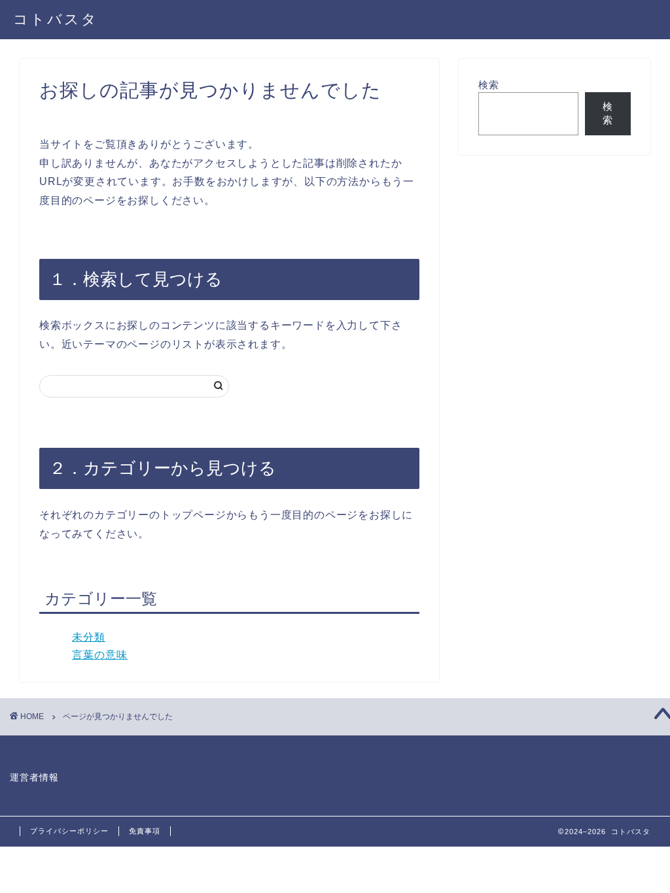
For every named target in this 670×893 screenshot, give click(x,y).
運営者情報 (34, 778)
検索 (488, 84)
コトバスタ (55, 18)
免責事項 (144, 831)
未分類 (88, 637)
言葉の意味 (100, 654)
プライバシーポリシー (69, 831)
